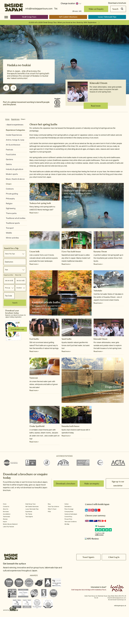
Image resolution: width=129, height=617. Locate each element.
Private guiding (12, 194)
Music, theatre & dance (15, 179)
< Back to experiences (14, 125)
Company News (68, 511)
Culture (66, 504)
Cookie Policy (68, 516)
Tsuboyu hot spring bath (40, 203)
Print (122, 119)
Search (115, 9)
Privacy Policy (68, 519)
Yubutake (98, 290)
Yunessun (33, 377)
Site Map (66, 524)
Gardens (9, 159)
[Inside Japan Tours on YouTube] (99, 510)
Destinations (67, 506)
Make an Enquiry (96, 9)
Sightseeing (10, 208)
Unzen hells (34, 251)
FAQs (49, 511)
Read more (96, 105)
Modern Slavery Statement (10, 524)
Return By (18, 275)
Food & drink (11, 154)
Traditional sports (13, 223)
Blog (49, 504)
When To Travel (52, 509)
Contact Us (6, 506)
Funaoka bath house (70, 426)
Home (7, 119)
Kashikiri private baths (46, 302)
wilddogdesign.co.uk (120, 605)
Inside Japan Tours (13, 6)
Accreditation (6, 514)
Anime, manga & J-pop (15, 140)
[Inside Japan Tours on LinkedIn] (86, 510)
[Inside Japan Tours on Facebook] (95, 510)
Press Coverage (68, 509)
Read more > (34, 213)
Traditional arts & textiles (15, 218)
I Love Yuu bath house (71, 251)
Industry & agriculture (14, 169)
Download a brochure (117, 3)
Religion (9, 203)
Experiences (15, 119)
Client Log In (113, 557)
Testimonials (6, 516)
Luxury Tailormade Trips (107, 17)
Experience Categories (15, 130)
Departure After (8, 275)
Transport (10, 228)
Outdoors (10, 189)
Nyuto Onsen (72, 187)
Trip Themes (28, 514)
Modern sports (12, 174)
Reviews (5, 519)
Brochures (6, 511)
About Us (5, 509)
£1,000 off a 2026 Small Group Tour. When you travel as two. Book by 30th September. (63, 22)
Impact (5, 521)
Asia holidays (86, 590)
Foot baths (34, 339)
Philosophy (10, 199)
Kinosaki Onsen (98, 83)
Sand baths (67, 339)
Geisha (9, 164)
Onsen (23, 119)
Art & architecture (13, 145)
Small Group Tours (29, 17)
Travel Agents (29, 516)
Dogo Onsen (113, 387)
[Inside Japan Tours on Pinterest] (92, 510)
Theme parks (11, 213)
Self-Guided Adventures (68, 17)
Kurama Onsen (100, 251)
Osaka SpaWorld (36, 426)
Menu (6, 17)
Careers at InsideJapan (70, 514)
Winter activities (12, 238)
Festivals (9, 150)
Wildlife (9, 233)
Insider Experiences (14, 135)
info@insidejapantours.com (38, 8)
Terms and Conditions (70, 521)
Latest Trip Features (8, 526)
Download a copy (17, 329)
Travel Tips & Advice (53, 506)
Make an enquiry (91, 483)
